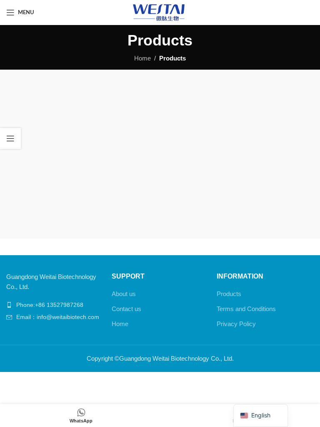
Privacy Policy (236, 323)
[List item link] (54, 304)
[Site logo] (160, 11)
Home (142, 58)
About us (124, 293)
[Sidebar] (10, 138)
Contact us (126, 308)
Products (229, 293)
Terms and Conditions (246, 308)
